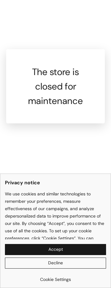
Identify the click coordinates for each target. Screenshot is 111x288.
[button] (55, 249)
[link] (55, 277)
